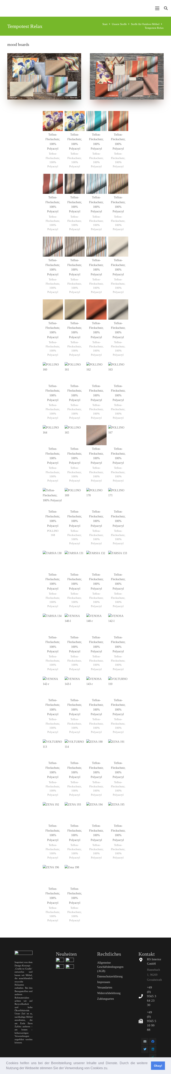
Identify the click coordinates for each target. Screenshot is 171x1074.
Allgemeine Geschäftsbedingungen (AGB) (110, 966)
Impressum (103, 982)
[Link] (44, 76)
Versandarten (104, 987)
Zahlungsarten (105, 998)
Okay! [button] (158, 1065)
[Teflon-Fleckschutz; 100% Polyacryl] (53, 141)
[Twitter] (144, 1049)
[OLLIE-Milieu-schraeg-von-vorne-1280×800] (60, 960)
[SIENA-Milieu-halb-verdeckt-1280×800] (70, 960)
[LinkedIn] (152, 1049)
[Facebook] (152, 1041)
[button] (109, 1068)
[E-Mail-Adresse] (144, 1041)
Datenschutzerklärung (110, 976)
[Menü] (157, 8)
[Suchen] (166, 8)
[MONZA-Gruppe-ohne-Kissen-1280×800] (70, 966)
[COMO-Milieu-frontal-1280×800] (60, 966)
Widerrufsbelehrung (109, 993)
